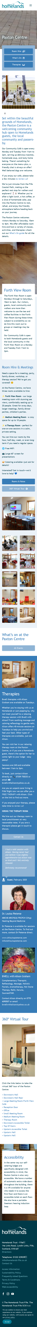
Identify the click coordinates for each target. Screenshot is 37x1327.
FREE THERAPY (9, 794)
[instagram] (8, 1294)
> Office (6, 1110)
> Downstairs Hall (10, 1094)
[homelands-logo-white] (14, 1228)
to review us (21, 178)
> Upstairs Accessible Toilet (14, 1129)
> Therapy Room (9, 1119)
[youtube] (12, 1294)
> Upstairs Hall (9, 1132)
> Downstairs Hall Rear (12, 1097)
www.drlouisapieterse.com (14, 937)
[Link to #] (30, 5)
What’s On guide (16, 233)
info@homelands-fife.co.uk (14, 1260)
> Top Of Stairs (9, 1126)
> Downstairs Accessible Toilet (16, 1123)
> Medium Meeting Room (13, 1116)
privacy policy (10, 1317)
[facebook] (3, 1294)
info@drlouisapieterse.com (14, 940)
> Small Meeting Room (12, 1113)
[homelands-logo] (13, 2)
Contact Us (7, 1263)
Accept (7, 1322)
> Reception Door (10, 1107)
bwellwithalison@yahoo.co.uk (15, 1004)
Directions (6, 1252)
